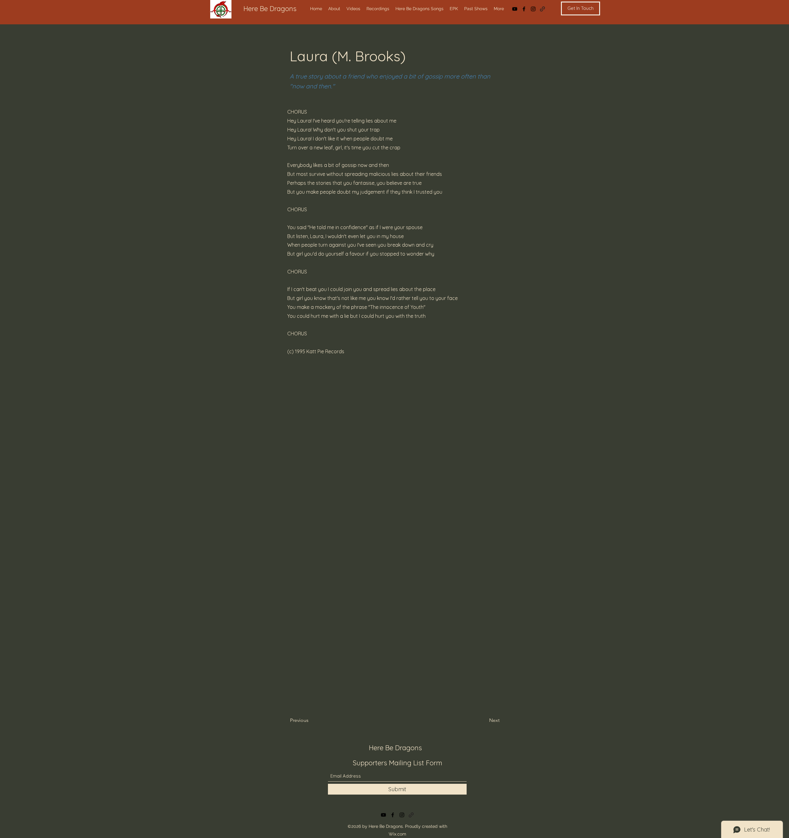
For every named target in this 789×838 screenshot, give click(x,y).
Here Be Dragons (269, 8)
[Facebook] (524, 9)
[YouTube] (515, 9)
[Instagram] (533, 9)
